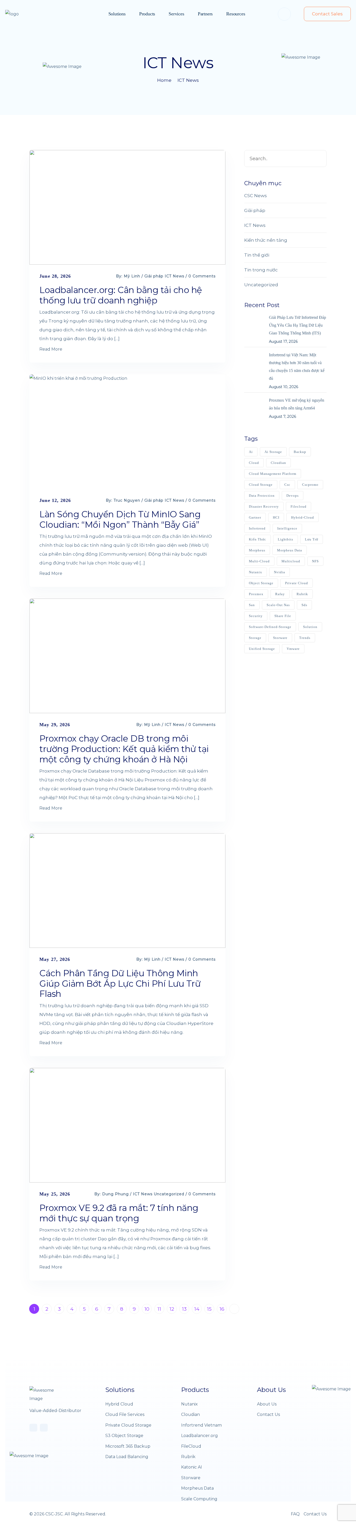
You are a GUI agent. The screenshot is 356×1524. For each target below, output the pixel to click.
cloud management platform (272, 474)
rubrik (302, 594)
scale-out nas (278, 605)
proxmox (256, 594)
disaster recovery (264, 506)
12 (171, 1309)
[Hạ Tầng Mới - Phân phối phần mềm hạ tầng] (22, 14)
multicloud (290, 561)
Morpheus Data (289, 550)
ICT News (188, 80)
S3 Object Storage (124, 1435)
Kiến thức (257, 539)
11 (159, 1309)
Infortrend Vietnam (201, 1425)
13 (184, 1309)
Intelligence (287, 528)
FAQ (295, 1513)
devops (292, 495)
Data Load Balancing (126, 1456)
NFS (315, 561)
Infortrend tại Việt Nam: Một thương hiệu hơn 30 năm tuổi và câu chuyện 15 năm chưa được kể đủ (296, 367)
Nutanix (255, 572)
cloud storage (261, 485)
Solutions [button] (117, 13)
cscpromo (310, 485)
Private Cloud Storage (128, 1425)
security (256, 616)
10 (146, 1309)
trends (304, 638)
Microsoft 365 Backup (127, 1446)
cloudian (278, 463)
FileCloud (191, 1446)
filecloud (298, 506)
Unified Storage (262, 649)
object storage (261, 583)
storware (280, 638)
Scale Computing (199, 1498)
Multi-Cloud (259, 561)
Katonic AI (191, 1467)
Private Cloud (296, 583)
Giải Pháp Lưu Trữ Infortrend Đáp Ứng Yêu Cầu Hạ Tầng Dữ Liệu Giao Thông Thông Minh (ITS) (297, 325)
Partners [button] (205, 13)
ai (251, 452)
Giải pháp (153, 276)
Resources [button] (235, 13)
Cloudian (190, 1414)
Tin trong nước (261, 269)
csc (287, 485)
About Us (267, 1404)
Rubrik (188, 1456)
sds (304, 605)
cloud (254, 463)
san (252, 605)
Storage (255, 638)
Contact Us (268, 1414)
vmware (293, 649)
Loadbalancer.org (199, 1435)
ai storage (273, 452)
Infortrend (257, 528)
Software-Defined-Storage (270, 627)
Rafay (280, 594)
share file (282, 616)
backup (300, 452)
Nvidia (279, 572)
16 (221, 1309)
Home (164, 80)
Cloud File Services (124, 1414)
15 (209, 1309)
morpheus (257, 550)
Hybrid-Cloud (302, 517)
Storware (190, 1477)
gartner (255, 517)
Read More (50, 349)
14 (196, 1309)
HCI (276, 517)
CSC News (255, 195)
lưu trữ (311, 539)
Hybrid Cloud (119, 1404)
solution (310, 627)
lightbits (285, 539)
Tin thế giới (256, 255)
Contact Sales (327, 13)
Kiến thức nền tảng (265, 240)
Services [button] (176, 13)
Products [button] (147, 13)
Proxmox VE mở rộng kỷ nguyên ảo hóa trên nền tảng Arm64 (296, 404)
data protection (262, 495)
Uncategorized (169, 1194)
